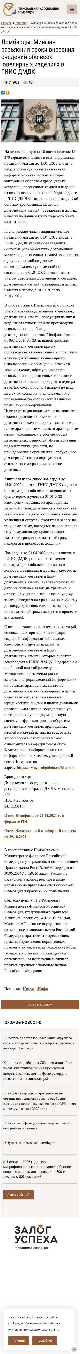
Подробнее (45, 1340)
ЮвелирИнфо (35, 988)
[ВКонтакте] (3, 92)
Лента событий (18, 1194)
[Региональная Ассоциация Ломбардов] (35, 9)
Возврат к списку (40, 1004)
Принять (19, 1340)
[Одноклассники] (7, 92)
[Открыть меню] (72, 9)
